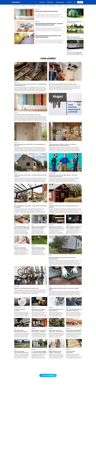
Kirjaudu (80, 2)
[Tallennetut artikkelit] (75, 2)
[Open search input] (35, 2)
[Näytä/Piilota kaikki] (82, 6)
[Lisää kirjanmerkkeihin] (83, 19)
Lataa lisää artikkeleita (48, 375)
